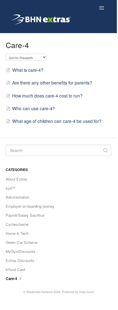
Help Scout (86, 292)
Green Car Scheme (21, 242)
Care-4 (12, 278)
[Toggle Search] (105, 150)
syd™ (10, 188)
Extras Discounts (20, 260)
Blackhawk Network (39, 292)
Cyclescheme (17, 224)
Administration (17, 197)
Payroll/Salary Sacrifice (25, 215)
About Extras (16, 179)
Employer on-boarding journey (30, 206)
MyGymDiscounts (20, 251)
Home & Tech (17, 233)
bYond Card (15, 269)
